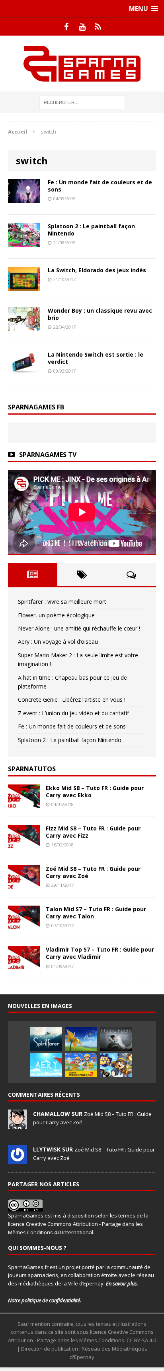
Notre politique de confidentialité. (44, 1300)
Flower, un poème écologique (56, 615)
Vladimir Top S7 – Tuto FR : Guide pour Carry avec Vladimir (100, 953)
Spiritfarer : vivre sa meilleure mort (62, 601)
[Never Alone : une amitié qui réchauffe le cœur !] (116, 1039)
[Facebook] (66, 27)
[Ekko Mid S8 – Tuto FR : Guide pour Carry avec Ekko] (24, 803)
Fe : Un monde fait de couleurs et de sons (100, 185)
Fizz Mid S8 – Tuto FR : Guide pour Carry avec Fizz (93, 831)
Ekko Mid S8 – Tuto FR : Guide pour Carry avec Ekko (95, 791)
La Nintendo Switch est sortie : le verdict (95, 358)
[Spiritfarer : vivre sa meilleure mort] (46, 1039)
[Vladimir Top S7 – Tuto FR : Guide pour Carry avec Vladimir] (24, 965)
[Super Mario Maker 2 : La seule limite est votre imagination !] (81, 1065)
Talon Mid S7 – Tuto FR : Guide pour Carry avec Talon (96, 912)
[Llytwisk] (17, 1159)
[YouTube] (82, 27)
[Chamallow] (17, 1124)
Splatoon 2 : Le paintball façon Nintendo (91, 229)
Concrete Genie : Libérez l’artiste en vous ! (71, 699)
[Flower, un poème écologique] (81, 1039)
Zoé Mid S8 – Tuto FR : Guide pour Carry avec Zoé (93, 872)
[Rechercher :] (82, 102)
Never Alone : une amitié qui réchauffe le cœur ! (79, 628)
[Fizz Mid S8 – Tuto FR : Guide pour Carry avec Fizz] (24, 844)
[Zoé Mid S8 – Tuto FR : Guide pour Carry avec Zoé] (24, 884)
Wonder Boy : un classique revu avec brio (100, 314)
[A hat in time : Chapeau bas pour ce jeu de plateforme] (116, 1065)
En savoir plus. (122, 1283)
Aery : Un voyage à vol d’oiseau (58, 641)
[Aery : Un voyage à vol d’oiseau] (46, 1065)
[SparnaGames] (82, 64)
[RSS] (98, 27)
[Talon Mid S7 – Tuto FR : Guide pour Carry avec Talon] (24, 925)
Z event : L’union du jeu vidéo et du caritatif (73, 713)
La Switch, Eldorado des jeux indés (97, 270)
